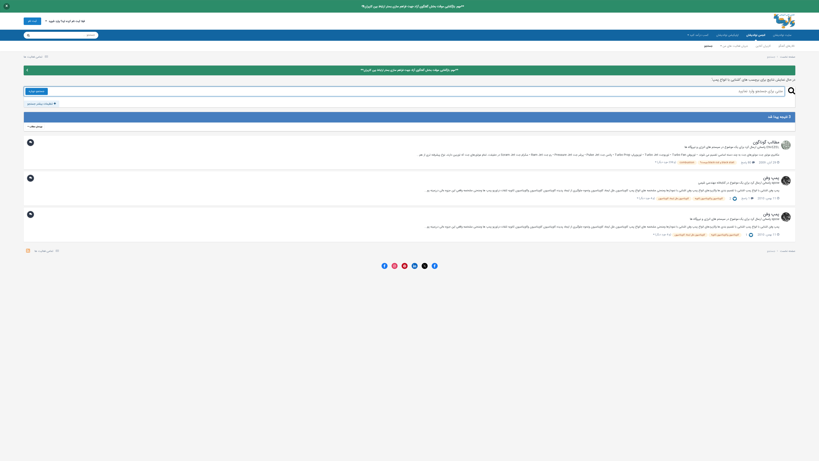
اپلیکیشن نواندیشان (727, 35)
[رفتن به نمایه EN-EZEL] (786, 145)
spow (775, 182)
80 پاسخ (746, 162)
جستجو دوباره (36, 91)
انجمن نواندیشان (755, 35)
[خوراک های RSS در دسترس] (28, 251)
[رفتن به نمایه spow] (786, 180)
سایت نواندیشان (782, 35)
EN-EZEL (772, 147)
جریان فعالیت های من (735, 46)
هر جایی (43, 35)
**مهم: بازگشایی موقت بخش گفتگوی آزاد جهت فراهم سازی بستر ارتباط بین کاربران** (413, 6)
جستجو (708, 46)
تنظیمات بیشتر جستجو (40, 104)
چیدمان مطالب (35, 126)
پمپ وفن (771, 178)
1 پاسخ (746, 198)
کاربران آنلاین (763, 46)
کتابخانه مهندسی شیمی (712, 182)
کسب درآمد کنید (699, 35)
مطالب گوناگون (766, 142)
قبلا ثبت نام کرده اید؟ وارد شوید (66, 21)
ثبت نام (32, 21)
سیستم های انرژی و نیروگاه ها (702, 147)
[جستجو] (28, 35)
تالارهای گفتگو (786, 46)
